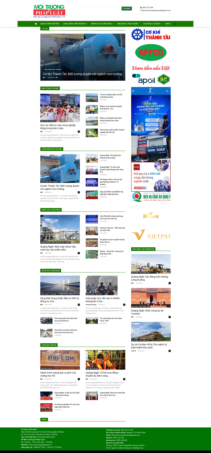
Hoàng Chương (91, 304)
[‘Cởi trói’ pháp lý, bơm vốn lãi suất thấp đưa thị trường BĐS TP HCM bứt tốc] (92, 97)
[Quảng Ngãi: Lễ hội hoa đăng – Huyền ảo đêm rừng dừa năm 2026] (105, 360)
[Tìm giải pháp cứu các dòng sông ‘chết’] (92, 320)
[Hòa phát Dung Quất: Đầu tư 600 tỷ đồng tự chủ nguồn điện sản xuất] (60, 285)
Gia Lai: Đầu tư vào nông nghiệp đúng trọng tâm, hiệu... (58, 127)
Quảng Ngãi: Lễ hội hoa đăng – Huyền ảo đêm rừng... (103, 374)
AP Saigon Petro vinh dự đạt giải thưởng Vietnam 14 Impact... (111, 181)
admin (133, 351)
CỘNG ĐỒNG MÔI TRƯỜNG (52, 69)
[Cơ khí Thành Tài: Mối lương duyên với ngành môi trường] (82, 57)
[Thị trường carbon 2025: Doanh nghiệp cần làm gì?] (92, 133)
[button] (175, 24)
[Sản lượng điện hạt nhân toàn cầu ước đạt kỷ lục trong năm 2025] (46, 320)
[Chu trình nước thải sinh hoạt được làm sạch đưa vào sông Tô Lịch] (46, 333)
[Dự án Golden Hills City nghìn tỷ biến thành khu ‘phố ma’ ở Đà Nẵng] (151, 331)
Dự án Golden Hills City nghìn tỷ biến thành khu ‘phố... (149, 346)
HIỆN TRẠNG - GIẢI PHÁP (48, 294)
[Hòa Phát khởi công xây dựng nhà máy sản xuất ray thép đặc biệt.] (92, 219)
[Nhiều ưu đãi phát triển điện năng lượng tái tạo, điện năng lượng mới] (92, 121)
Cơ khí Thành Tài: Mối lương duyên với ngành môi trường (82, 74)
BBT (44, 77)
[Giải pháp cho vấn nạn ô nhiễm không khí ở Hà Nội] (105, 285)
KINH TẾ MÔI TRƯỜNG (48, 121)
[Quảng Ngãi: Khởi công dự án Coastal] (151, 298)
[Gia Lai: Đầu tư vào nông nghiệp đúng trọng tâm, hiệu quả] (60, 107)
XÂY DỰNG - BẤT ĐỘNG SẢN (140, 272)
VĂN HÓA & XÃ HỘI (46, 368)
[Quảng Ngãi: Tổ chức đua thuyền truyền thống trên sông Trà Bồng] (92, 170)
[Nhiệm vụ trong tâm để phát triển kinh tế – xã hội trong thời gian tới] (92, 109)
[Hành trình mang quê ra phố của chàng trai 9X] (60, 360)
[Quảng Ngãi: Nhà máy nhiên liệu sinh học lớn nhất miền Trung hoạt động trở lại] (60, 229)
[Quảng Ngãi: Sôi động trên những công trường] (92, 158)
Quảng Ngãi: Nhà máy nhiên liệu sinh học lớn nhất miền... (58, 248)
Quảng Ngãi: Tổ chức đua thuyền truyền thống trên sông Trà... (111, 169)
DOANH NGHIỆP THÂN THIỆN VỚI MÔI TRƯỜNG (55, 242)
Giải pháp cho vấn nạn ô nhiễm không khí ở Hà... (103, 300)
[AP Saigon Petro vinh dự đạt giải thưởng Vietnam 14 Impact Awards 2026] (92, 182)
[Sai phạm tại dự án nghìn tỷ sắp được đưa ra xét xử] (92, 242)
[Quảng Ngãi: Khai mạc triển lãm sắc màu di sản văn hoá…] (92, 396)
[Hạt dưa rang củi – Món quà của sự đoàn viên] (92, 231)
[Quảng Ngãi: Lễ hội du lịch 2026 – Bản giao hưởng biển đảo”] (46, 396)
